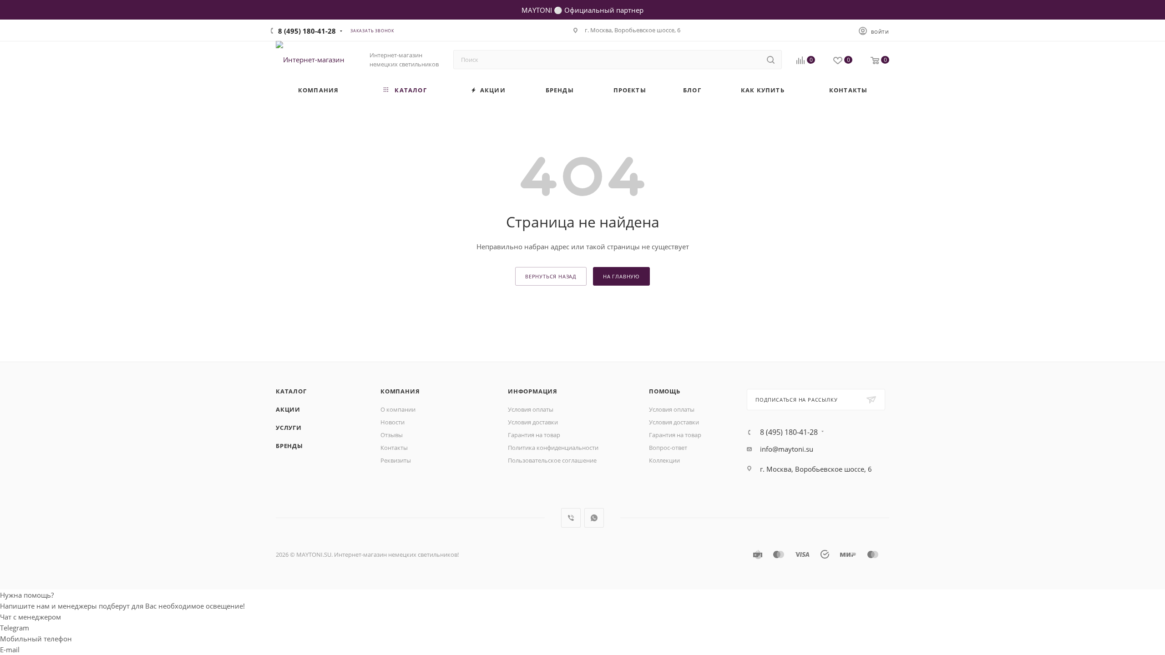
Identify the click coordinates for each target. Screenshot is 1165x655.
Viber (571, 518)
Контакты (394, 447)
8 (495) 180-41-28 (307, 30)
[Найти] (771, 59)
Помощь (664, 391)
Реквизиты (395, 460)
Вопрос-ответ (668, 447)
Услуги (289, 427)
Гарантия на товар (534, 435)
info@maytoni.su (786, 448)
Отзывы (391, 435)
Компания (400, 391)
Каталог (291, 391)
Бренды (289, 446)
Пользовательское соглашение (552, 460)
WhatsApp (594, 518)
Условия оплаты (530, 409)
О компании (397, 409)
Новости (392, 422)
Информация (532, 391)
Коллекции (664, 460)
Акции (288, 409)
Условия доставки (533, 422)
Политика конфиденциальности (553, 447)
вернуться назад (551, 276)
